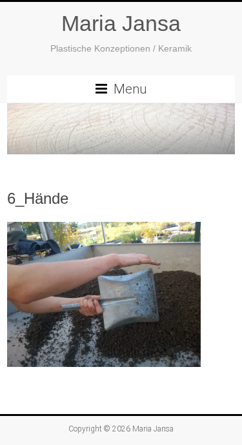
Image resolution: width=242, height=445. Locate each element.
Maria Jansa (121, 23)
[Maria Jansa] (121, 129)
